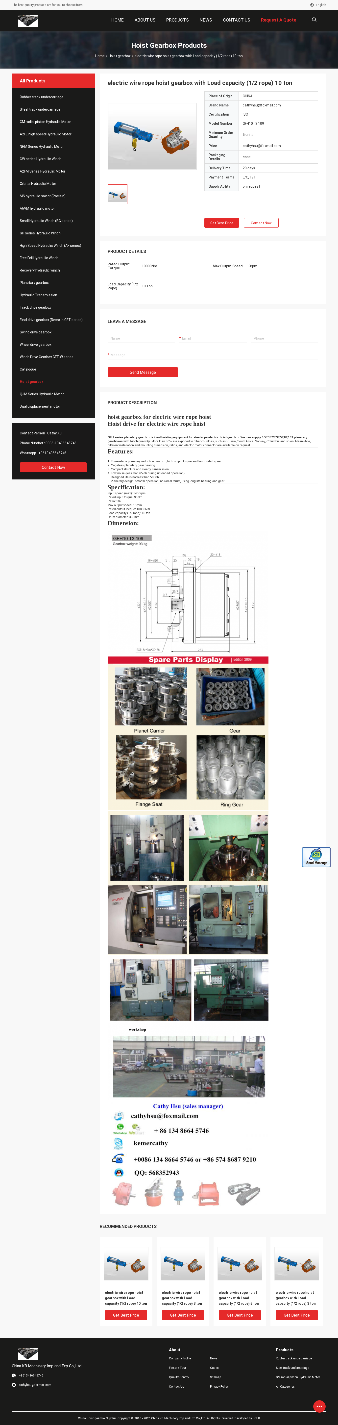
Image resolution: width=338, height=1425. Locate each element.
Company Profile (180, 1358)
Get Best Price (221, 223)
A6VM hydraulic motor (37, 208)
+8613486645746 (52, 453)
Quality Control (179, 1377)
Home (100, 56)
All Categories (285, 1386)
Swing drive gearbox (35, 332)
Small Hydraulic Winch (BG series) (46, 221)
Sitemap (215, 1377)
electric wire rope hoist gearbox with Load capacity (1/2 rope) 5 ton (239, 1298)
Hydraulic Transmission (38, 295)
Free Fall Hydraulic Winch (39, 258)
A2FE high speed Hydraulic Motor (46, 134)
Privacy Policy (219, 1386)
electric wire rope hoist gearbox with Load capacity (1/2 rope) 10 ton (126, 1298)
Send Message (143, 372)
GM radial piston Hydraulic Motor (45, 122)
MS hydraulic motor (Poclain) (43, 196)
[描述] (314, 19)
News (213, 1358)
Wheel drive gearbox (35, 345)
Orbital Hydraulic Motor (38, 184)
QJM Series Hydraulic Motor (42, 394)
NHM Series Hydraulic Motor (42, 147)
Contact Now (53, 467)
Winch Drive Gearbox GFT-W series (46, 357)
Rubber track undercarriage (41, 97)
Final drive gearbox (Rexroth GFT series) (51, 320)
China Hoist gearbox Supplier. (98, 1418)
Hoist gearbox (120, 56)
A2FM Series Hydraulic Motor (42, 171)
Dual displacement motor (40, 406)
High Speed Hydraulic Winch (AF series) (50, 246)
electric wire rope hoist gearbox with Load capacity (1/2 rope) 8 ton (182, 1298)
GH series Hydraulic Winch (40, 233)
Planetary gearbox (34, 283)
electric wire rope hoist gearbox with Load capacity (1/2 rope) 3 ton (296, 1298)
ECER (256, 1418)
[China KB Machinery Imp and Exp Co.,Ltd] (28, 21)
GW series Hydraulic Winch (40, 159)
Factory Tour (177, 1368)
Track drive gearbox (35, 307)
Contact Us (176, 1386)
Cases (214, 1368)
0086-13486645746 (61, 443)
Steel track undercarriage (40, 109)
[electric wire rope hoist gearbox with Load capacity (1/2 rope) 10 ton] (152, 136)
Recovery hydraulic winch (40, 270)
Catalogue (28, 369)
